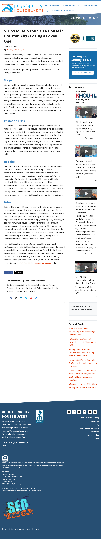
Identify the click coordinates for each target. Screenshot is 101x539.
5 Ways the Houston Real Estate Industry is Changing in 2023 (82, 342)
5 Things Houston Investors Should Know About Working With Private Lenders (81, 352)
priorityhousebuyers (16, 49)
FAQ (46, 10)
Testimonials (56, 10)
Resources (94, 432)
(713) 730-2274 (89, 18)
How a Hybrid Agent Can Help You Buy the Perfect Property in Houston (83, 363)
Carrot (37, 529)
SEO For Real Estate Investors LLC (24, 488)
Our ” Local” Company (87, 5)
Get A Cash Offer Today (89, 417)
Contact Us (69, 10)
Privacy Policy (93, 435)
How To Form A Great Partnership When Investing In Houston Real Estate (82, 331)
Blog (97, 439)
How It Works (69, 5)
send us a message (43, 262)
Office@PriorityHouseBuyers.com (14, 484)
